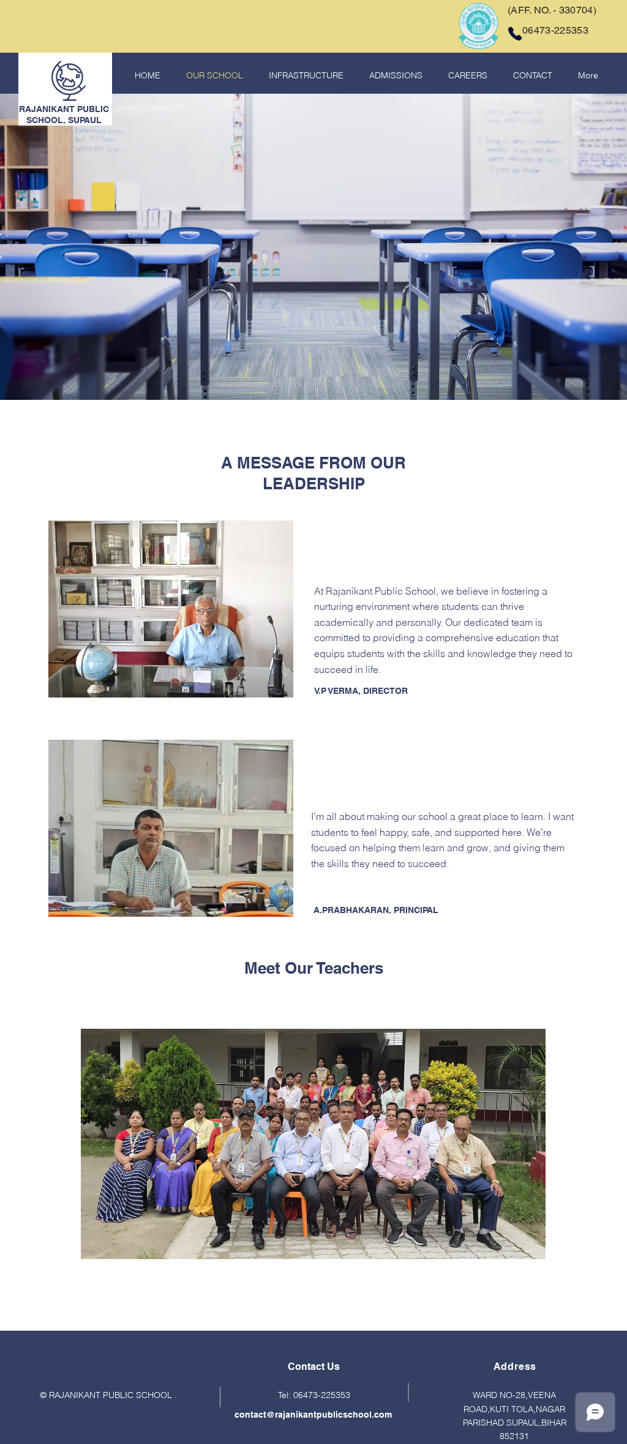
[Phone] (515, 34)
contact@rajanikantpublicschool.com (313, 1415)
